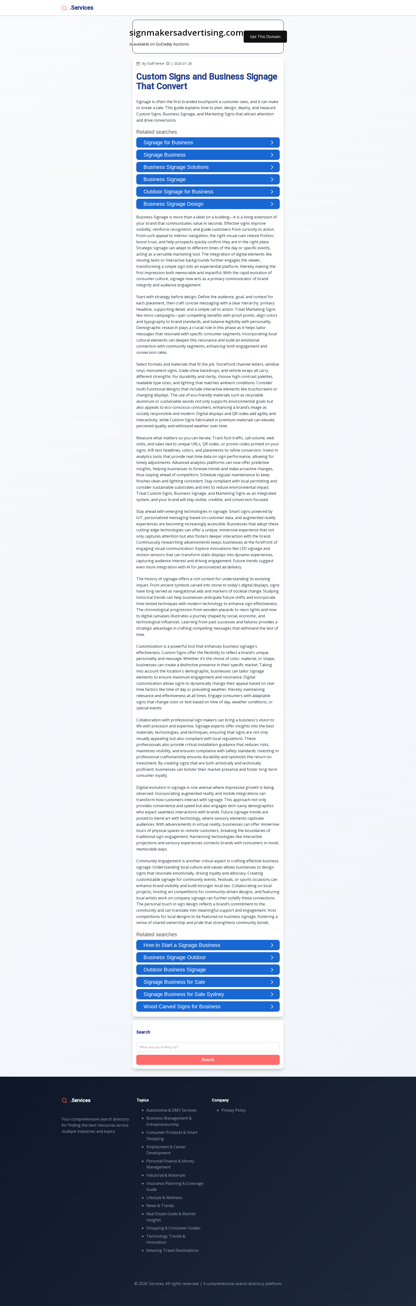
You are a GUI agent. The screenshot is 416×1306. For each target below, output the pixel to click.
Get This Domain (265, 36)
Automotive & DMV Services (171, 1110)
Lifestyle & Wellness (164, 1197)
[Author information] (168, 64)
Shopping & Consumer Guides (173, 1228)
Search (208, 1060)
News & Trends (160, 1205)
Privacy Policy (233, 1110)
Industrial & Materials (165, 1175)
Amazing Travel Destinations (172, 1250)
